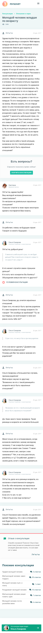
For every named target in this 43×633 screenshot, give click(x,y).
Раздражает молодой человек (14, 590)
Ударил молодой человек (12, 572)
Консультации (7, 14)
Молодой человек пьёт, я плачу (12, 584)
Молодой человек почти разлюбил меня (12, 602)
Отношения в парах (23, 14)
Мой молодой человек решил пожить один (14, 595)
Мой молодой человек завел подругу (13, 577)
